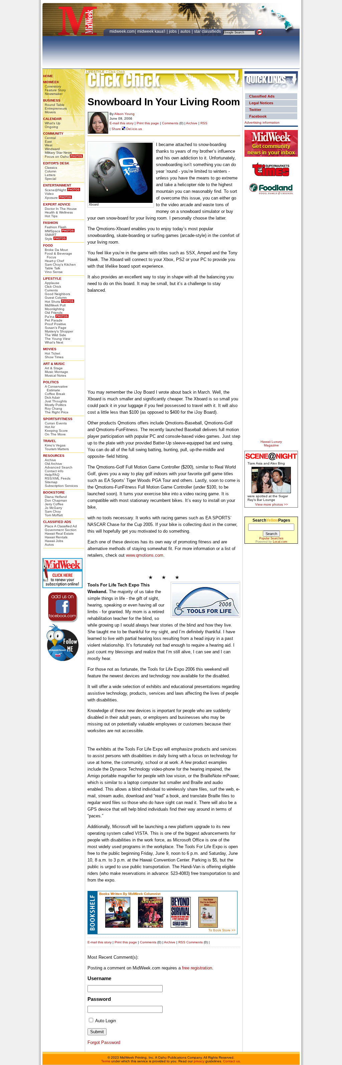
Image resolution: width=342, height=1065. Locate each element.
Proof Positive (55, 324)
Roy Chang (53, 408)
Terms (105, 1061)
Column (50, 171)
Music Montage (56, 372)
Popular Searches (271, 538)
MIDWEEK (51, 82)
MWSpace (52, 231)
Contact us (231, 1061)
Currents (51, 290)
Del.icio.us (133, 129)
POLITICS (51, 382)
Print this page (148, 123)
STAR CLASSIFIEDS (208, 31)
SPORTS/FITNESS (57, 419)
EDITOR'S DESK (56, 163)
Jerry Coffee (54, 504)
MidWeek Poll (55, 305)
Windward (52, 149)
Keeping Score (56, 430)
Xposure (51, 197)
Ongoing (51, 127)
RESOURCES (53, 455)
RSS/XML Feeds (57, 478)
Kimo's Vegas (55, 445)
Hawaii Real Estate (59, 533)
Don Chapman (56, 500)
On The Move (55, 434)
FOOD (48, 245)
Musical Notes (55, 375)
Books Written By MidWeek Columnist (129, 894)
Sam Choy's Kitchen (60, 264)
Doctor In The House (61, 209)
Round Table (54, 105)
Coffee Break (55, 394)
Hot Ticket (52, 353)
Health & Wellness (59, 212)
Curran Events (56, 423)
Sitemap (51, 482)
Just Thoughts (56, 401)
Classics (51, 167)
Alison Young (124, 114)
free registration (197, 967)
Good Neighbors (57, 294)
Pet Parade (53, 320)
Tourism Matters (57, 449)
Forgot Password (104, 1042)
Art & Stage (54, 368)
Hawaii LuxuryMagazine (271, 443)
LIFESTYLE (52, 278)
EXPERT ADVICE (56, 204)
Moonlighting (54, 309)
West (48, 145)
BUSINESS (51, 100)
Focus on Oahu (57, 156)
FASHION (50, 223)
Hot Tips (51, 216)
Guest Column (56, 297)
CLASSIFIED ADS (57, 522)
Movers (50, 112)
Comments (170, 123)
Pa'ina (49, 316)
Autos (49, 544)
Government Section (60, 530)
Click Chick (53, 286)
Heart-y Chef (54, 261)
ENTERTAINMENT (57, 185)
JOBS (173, 31)
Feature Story (55, 90)
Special (50, 178)
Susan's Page (55, 327)
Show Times (54, 357)
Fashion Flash (55, 227)
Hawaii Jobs (54, 541)
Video (49, 193)
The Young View (57, 339)
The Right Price (56, 412)
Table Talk (52, 268)
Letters (50, 175)
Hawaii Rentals (56, 537)
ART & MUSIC (54, 364)
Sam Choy (53, 511)
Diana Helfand (56, 497)
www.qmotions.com (144, 555)
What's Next (54, 342)
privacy (199, 1061)
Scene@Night (55, 190)
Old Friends (53, 312)
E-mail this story (122, 123)
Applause (52, 283)
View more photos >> (271, 504)
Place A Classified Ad (61, 526)
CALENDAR (52, 119)
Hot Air (50, 427)
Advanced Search (58, 467)
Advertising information (262, 122)
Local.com (280, 541)
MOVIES (49, 349)
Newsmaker (53, 94)
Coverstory (53, 86)
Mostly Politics (55, 405)
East (48, 141)
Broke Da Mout (56, 250)
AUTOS (185, 31)
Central (50, 138)
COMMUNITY (53, 133)
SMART (50, 235)
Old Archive (53, 463)
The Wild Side (55, 335)
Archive (50, 460)
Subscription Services (61, 486)
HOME (48, 76)
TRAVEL (49, 441)
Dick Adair (52, 397)
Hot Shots (52, 301)
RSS (203, 123)
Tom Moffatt (54, 515)
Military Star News (58, 152)
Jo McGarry (53, 508)
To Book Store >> (221, 930)
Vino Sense (54, 272)
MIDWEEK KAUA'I (151, 31)
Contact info (54, 471)
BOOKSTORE (54, 492)
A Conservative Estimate (56, 388)
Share (116, 129)
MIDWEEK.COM (122, 31)
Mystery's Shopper (59, 331)
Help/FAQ (52, 475)
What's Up (52, 123)
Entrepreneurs (56, 108)
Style (48, 239)
